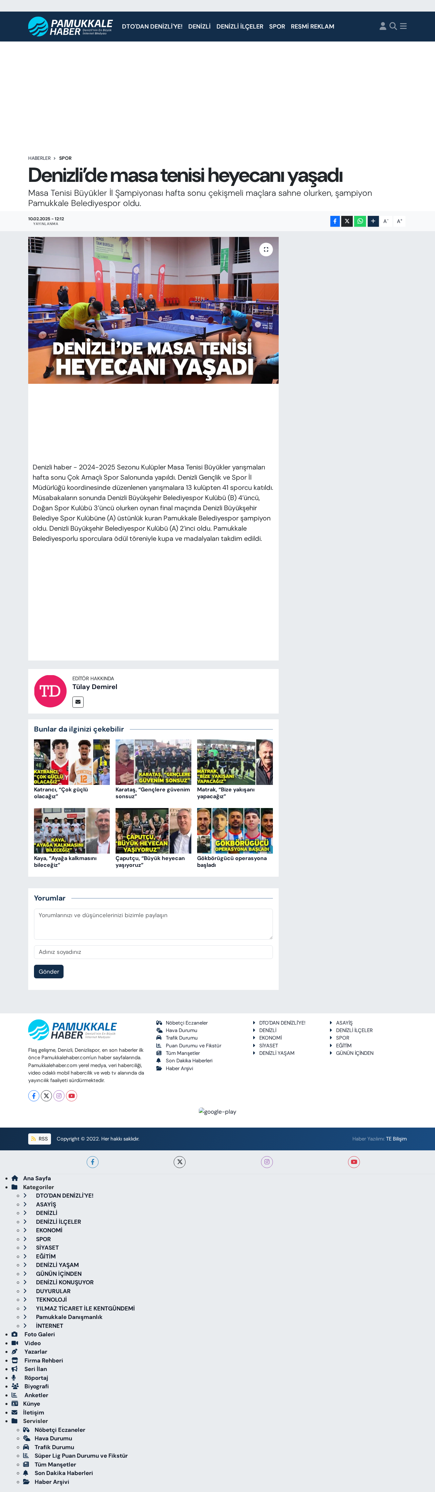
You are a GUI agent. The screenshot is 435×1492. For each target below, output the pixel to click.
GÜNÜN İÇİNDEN (354, 1053)
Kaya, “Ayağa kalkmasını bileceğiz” (65, 861)
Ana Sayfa (37, 1178)
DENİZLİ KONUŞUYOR (64, 1282)
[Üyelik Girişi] (383, 26)
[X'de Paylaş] (347, 221)
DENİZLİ (199, 26)
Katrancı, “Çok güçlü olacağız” (61, 793)
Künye (31, 1403)
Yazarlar (35, 1351)
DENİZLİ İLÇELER (239, 26)
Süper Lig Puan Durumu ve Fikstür (81, 1455)
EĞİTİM (344, 1045)
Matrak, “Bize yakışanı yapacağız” (226, 793)
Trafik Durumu (182, 1037)
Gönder (49, 971)
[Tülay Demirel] (50, 690)
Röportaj (35, 1378)
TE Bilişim (396, 1138)
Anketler (35, 1395)
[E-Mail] (78, 702)
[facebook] (93, 1162)
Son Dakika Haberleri (189, 1060)
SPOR (277, 26)
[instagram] (267, 1162)
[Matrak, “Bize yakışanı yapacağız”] (235, 761)
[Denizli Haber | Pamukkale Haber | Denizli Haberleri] (71, 27)
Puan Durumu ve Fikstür (193, 1045)
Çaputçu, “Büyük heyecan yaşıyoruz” (150, 861)
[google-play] (217, 1111)
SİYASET (268, 1045)
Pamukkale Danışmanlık (69, 1317)
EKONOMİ (270, 1037)
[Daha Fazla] (373, 221)
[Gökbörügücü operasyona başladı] (235, 830)
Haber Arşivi (179, 1068)
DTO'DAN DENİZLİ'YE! (152, 26)
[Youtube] (71, 1095)
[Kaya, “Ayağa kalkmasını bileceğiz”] (72, 830)
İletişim (33, 1412)
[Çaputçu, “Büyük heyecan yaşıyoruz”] (153, 830)
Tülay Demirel (94, 686)
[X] (46, 1095)
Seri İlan (35, 1369)
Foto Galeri (39, 1334)
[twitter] (180, 1162)
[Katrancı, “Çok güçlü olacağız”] (72, 761)
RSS (42, 1138)
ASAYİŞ (344, 1022)
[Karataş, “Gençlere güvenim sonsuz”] (153, 761)
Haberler (39, 158)
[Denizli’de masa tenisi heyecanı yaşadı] (153, 310)
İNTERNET (49, 1326)
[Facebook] (33, 1095)
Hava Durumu (181, 1030)
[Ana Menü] (403, 26)
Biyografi (36, 1386)
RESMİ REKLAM (312, 26)
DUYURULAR (53, 1291)
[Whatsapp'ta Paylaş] (360, 221)
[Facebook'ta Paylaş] (335, 221)
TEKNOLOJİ (51, 1299)
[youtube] (354, 1162)
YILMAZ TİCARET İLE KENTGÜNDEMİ (85, 1308)
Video (32, 1343)
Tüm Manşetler (183, 1053)
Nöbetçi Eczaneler (187, 1022)
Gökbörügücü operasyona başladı (232, 861)
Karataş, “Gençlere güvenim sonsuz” (153, 793)
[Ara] (393, 26)
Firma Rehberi (43, 1360)
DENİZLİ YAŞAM (277, 1053)
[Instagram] (59, 1095)
